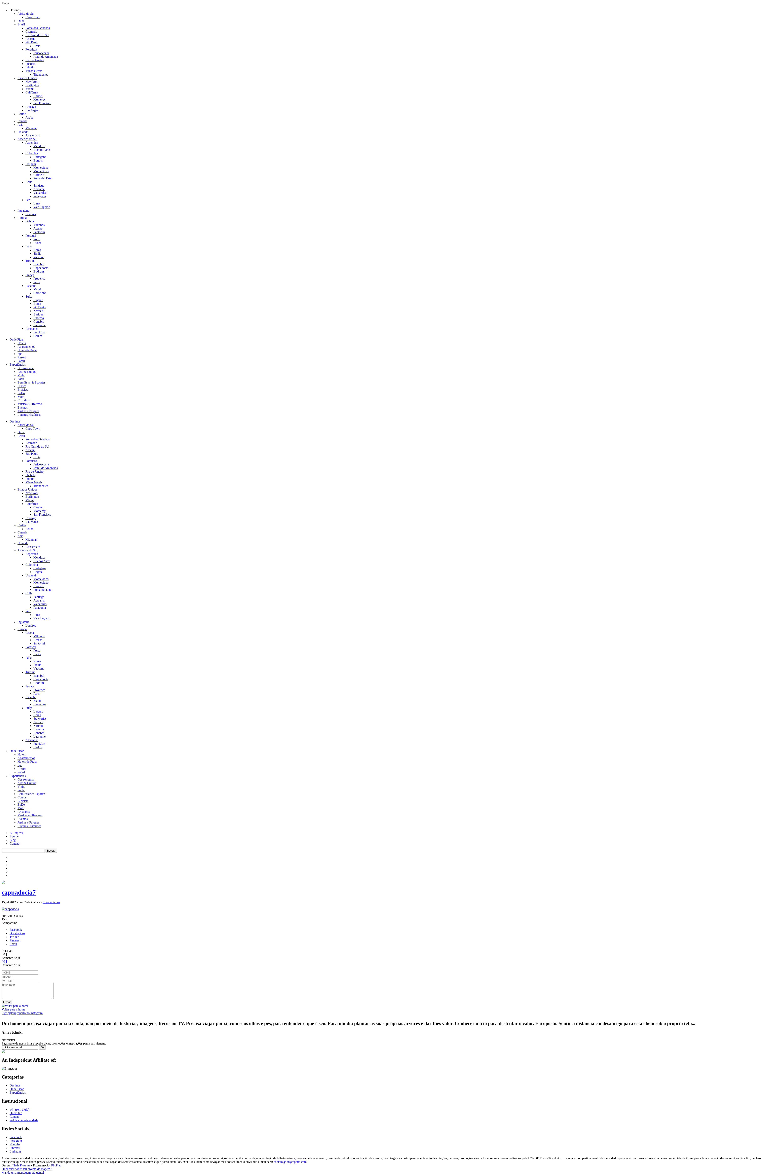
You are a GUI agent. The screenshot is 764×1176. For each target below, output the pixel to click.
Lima (36, 203)
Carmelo (38, 174)
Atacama (39, 189)
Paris (36, 282)
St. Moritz (39, 307)
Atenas (37, 228)
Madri (37, 289)
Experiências (18, 364)
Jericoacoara (41, 53)
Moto (21, 396)
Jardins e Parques (28, 411)
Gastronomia (26, 368)
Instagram (16, 1140)
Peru (28, 200)
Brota (36, 46)
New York (31, 81)
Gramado (31, 31)
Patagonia (39, 196)
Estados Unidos (27, 78)
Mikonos (39, 225)
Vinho (21, 375)
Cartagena (39, 157)
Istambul (38, 264)
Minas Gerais (33, 71)
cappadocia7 (19, 892)
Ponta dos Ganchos (37, 28)
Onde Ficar (17, 339)
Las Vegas (31, 110)
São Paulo (31, 42)
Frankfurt (39, 332)
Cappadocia (40, 268)
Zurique (38, 314)
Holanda (23, 131)
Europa (22, 217)
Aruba (29, 117)
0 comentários (51, 902)
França (29, 275)
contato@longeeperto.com (290, 1161)
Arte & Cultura (27, 371)
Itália (28, 246)
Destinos (15, 421)
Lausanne (39, 325)
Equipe (14, 836)
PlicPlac (56, 1165)
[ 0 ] (4, 961)
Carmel (38, 96)
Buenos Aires (41, 149)
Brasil (21, 24)
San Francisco (42, 103)
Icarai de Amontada (45, 56)
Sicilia (37, 253)
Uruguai (30, 164)
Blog (13, 840)
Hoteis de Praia (27, 350)
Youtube (15, 1144)
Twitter (14, 936)
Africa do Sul (26, 13)
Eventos (23, 407)
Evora (37, 242)
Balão (21, 393)
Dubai (21, 20)
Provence (39, 278)
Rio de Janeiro (34, 60)
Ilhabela (30, 63)
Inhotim (30, 67)
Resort (22, 357)
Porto (36, 239)
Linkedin (15, 1151)
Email (13, 944)
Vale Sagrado (41, 207)
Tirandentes (40, 74)
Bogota (38, 160)
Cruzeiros (24, 400)
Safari (21, 361)
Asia (20, 124)
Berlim (37, 336)
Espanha (30, 285)
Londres (30, 214)
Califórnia (31, 92)
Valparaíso (40, 192)
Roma (37, 250)
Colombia (31, 153)
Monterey (39, 99)
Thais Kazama (21, 1165)
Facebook (16, 929)
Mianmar (31, 128)
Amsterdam (32, 135)
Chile (28, 182)
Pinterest (15, 940)
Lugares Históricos (29, 414)
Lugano (38, 300)
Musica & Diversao (30, 404)
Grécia (29, 221)
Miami (29, 89)
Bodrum (38, 271)
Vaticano (38, 257)
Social (21, 379)
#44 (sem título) (19, 1109)
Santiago (38, 185)
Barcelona (39, 293)
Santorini (39, 232)
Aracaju (30, 38)
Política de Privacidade (24, 1120)
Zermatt (38, 310)
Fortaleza (31, 49)
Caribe (22, 114)
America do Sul (27, 139)
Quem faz (16, 1113)
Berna (37, 303)
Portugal (30, 235)
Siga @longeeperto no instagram (22, 1013)
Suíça (28, 296)
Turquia (30, 260)
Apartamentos (26, 346)
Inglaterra (23, 210)
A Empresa (16, 832)
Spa (20, 353)
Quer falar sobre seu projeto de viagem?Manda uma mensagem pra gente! (27, 1170)
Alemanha (31, 328)
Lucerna (38, 318)
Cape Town (32, 17)
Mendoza (39, 146)
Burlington (32, 85)
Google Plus (17, 933)
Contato (14, 843)
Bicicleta (23, 389)
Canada (22, 121)
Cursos (22, 386)
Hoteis (22, 343)
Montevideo (41, 167)
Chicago (30, 106)
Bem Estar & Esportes (31, 382)
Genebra (38, 321)
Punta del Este (42, 178)
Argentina (31, 142)
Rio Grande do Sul (37, 35)
